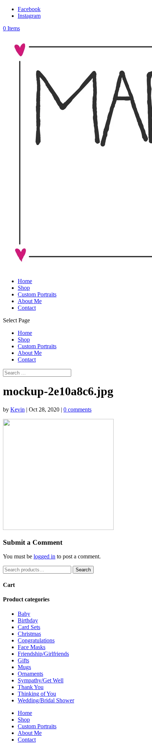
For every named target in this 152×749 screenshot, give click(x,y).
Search (83, 569)
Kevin (17, 409)
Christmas (29, 634)
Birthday (28, 620)
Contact (27, 308)
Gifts (23, 660)
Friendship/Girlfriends (43, 654)
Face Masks (31, 647)
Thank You (31, 687)
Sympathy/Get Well (40, 680)
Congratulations (36, 640)
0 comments (77, 409)
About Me (30, 301)
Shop (24, 288)
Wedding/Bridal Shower (46, 700)
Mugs (24, 667)
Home (25, 281)
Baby (24, 614)
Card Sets (29, 627)
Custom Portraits (37, 294)
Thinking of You (37, 694)
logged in (44, 556)
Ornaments (30, 674)
